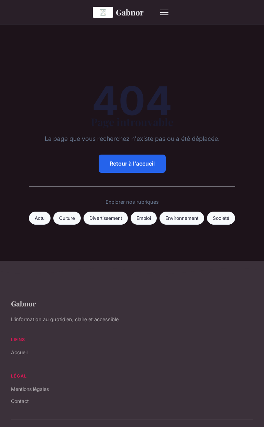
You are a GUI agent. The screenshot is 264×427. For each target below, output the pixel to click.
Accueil (19, 352)
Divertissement (105, 218)
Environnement (181, 218)
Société (221, 218)
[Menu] (164, 12)
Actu (40, 218)
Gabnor (130, 12)
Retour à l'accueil (132, 163)
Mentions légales (30, 389)
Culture (67, 218)
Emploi (143, 218)
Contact (20, 401)
